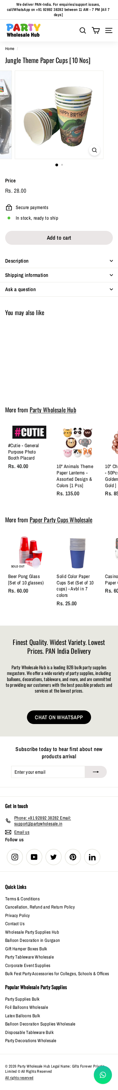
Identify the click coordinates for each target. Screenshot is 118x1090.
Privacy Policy (17, 915)
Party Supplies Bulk (22, 999)
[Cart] (96, 30)
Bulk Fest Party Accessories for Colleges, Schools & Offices (57, 973)
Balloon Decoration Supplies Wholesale (40, 1024)
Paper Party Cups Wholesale (61, 519)
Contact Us (15, 923)
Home (10, 48)
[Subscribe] (96, 772)
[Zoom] (94, 150)
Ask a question (20, 289)
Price (10, 180)
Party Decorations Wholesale (31, 1040)
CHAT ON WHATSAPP (59, 717)
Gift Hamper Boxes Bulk (26, 948)
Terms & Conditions (22, 899)
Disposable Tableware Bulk (29, 1032)
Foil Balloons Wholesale (26, 1007)
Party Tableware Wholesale (29, 957)
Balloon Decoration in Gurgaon (32, 940)
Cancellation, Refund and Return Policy (40, 907)
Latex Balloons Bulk (22, 1015)
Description (17, 260)
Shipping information (26, 274)
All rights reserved (19, 1077)
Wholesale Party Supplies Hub (32, 932)
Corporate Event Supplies (28, 965)
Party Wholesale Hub (53, 409)
